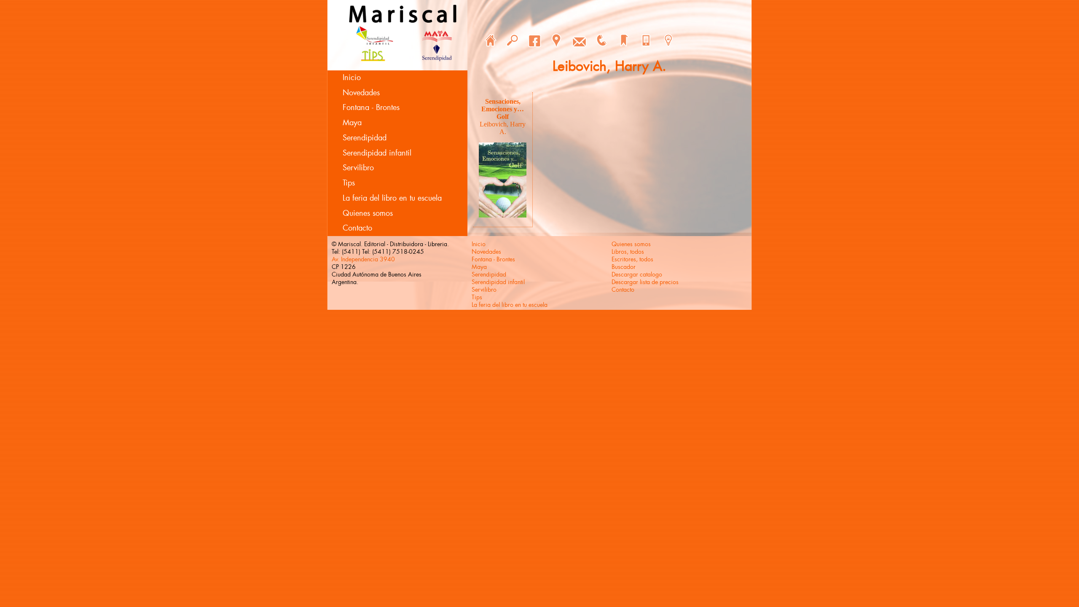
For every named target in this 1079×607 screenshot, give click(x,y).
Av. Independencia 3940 (363, 259)
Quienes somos (368, 213)
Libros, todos (628, 251)
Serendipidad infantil (377, 153)
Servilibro (358, 168)
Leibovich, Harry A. (503, 128)
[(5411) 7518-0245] (601, 40)
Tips (349, 183)
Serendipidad (365, 138)
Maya (352, 123)
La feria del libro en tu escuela (392, 198)
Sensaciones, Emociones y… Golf (502, 109)
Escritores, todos (632, 259)
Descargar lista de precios (645, 282)
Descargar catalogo (637, 274)
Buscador (624, 267)
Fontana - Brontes (371, 107)
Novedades (361, 93)
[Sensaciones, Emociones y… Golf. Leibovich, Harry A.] (503, 215)
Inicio (352, 78)
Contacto (357, 228)
